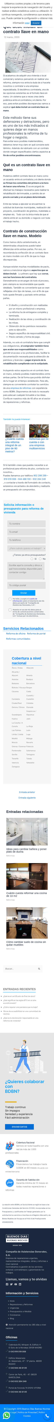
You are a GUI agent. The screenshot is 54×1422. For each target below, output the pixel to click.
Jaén (28, 719)
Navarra (29, 742)
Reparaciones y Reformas (21, 1304)
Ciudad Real (17, 703)
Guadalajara (17, 715)
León (28, 730)
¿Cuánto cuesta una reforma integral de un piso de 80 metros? (14, 445)
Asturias (15, 679)
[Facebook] (7, 1284)
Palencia (29, 746)
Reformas (10, 856)
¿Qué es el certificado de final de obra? (19, 996)
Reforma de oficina (15, 633)
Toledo (29, 758)
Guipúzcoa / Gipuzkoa (31, 713)
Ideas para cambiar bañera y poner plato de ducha (26, 850)
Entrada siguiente (27, 798)
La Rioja (29, 726)
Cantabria (16, 699)
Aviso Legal (11, 1412)
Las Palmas (16, 730)
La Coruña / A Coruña (17, 724)
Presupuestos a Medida (20, 1311)
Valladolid (30, 763)
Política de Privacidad (27, 1412)
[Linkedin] (20, 1284)
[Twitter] (11, 1284)
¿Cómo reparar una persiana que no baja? (20, 1007)
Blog (12, 1318)
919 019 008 (10, 479)
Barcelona (30, 683)
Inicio (12, 1301)
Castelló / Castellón (30, 697)
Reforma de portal (36, 633)
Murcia (14, 742)
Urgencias (14, 1308)
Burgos (29, 687)
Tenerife (15, 758)
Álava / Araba (17, 668)
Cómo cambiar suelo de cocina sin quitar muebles (26, 943)
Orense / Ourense (19, 746)
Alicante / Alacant (15, 673)
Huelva (15, 719)
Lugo (28, 734)
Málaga (29, 738)
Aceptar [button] (36, 23)
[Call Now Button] (47, 1416)
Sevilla (14, 754)
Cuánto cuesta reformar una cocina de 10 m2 (26, 894)
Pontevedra (16, 750)
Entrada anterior (27, 792)
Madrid (14, 738)
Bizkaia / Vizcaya (19, 687)
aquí (27, 22)
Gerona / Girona (18, 707)
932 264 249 (39, 479)
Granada (29, 707)
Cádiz (28, 691)
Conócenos (15, 1315)
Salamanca (30, 750)
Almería (29, 675)
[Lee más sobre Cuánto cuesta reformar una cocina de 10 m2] (27, 876)
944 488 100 (24, 479)
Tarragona (30, 754)
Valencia (15, 763)
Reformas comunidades (18, 638)
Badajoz (29, 679)
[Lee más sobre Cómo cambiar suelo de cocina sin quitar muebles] (27, 922)
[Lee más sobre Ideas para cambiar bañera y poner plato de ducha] (27, 831)
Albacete (30, 668)
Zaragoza (16, 766)
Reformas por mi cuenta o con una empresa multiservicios (38, 444)
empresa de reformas (20, 388)
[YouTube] (15, 1284)
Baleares (15, 683)
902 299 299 (40, 475)
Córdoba (29, 703)
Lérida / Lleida (17, 734)
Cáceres (15, 691)
